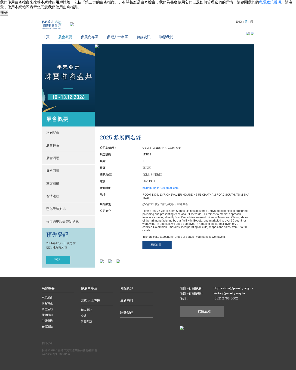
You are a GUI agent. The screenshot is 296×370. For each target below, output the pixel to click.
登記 (57, 260)
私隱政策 (47, 343)
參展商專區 (89, 37)
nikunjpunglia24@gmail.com (160, 188)
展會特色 (47, 303)
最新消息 (126, 300)
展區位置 (155, 245)
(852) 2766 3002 (225, 298)
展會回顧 (52, 171)
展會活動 (47, 309)
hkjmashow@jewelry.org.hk (233, 288)
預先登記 (86, 309)
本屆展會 (47, 297)
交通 (83, 315)
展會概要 (65, 37)
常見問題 (86, 321)
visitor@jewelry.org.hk (229, 293)
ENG (239, 21)
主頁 (46, 37)
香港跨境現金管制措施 (62, 221)
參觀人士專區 (117, 37)
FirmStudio (63, 354)
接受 (4, 12)
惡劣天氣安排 (56, 209)
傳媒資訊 (144, 37)
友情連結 (52, 196)
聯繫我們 (166, 37)
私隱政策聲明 (270, 2)
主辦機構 (52, 183)
